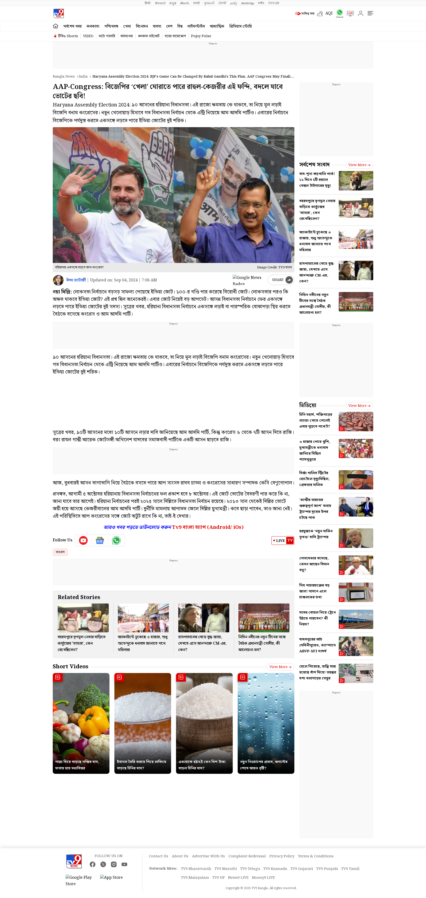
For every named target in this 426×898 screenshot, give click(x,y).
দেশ (169, 26)
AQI (329, 13)
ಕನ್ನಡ (172, 3)
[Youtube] (83, 540)
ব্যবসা (157, 26)
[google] (249, 280)
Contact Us (158, 856)
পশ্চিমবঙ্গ (111, 26)
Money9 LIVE (263, 878)
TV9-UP (273, 3)
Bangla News (64, 76)
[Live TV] (348, 13)
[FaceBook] (92, 864)
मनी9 (261, 3)
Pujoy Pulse (201, 36)
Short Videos (70, 666)
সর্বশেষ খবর (72, 26)
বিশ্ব (179, 26)
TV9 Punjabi (327, 869)
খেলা (127, 26)
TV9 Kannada (275, 869)
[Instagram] (114, 864)
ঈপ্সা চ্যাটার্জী (76, 280)
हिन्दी (148, 3)
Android (220, 527)
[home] (55, 26)
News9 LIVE (238, 878)
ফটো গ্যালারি (107, 36)
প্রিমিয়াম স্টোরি (240, 26)
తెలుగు (184, 3)
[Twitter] (103, 864)
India (83, 76)
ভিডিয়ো (307, 405)
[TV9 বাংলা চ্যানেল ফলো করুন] (338, 13)
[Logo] (58, 13)
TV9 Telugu (250, 869)
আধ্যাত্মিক (217, 26)
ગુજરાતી (209, 3)
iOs (237, 527)
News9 (160, 3)
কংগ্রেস (60, 552)
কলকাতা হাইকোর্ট (149, 36)
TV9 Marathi (225, 869)
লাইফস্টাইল (196, 26)
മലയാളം (247, 3)
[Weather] (321, 14)
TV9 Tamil (350, 869)
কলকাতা (93, 26)
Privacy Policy (281, 856)
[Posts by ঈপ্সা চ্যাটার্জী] (58, 280)
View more (278, 667)
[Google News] (100, 540)
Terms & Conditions (316, 856)
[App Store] (115, 881)
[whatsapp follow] (116, 540)
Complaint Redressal (247, 856)
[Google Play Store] (80, 881)
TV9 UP (218, 878)
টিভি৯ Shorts (68, 36)
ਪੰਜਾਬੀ (222, 3)
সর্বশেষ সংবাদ (314, 164)
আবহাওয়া (126, 36)
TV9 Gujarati (301, 869)
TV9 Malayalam (195, 878)
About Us (180, 856)
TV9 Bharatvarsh (196, 869)
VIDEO (88, 36)
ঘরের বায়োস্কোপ (175, 36)
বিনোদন (142, 26)
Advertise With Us (208, 856)
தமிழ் (233, 3)
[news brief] (305, 13)
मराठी (196, 3)
